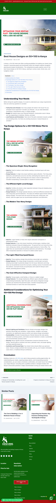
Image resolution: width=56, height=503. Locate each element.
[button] (12, 500)
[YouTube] (9, 456)
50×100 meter (19, 358)
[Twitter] (4, 456)
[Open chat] (51, 498)
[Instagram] (11, 456)
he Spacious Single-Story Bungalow (22, 166)
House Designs (7, 53)
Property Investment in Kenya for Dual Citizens (44, 379)
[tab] (28, 370)
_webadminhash (8, 59)
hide (13, 75)
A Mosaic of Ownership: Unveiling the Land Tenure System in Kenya (13, 379)
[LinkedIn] (6, 456)
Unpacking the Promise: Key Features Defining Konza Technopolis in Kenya (41, 415)
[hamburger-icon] (45, 9)
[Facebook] (1, 456)
